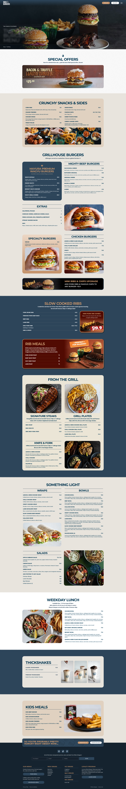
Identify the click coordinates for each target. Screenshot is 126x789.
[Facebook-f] (67, 751)
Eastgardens (50, 772)
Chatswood (50, 770)
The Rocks (50, 773)
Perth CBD (67, 782)
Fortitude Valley (68, 776)
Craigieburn (67, 769)
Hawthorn (67, 770)
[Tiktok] (63, 751)
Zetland (49, 775)
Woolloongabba (68, 777)
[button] (23, 76)
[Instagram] (58, 751)
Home (4, 46)
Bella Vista (50, 769)
